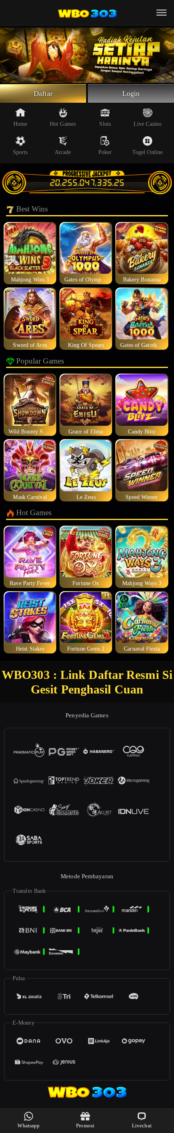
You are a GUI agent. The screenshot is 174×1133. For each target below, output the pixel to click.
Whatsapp (28, 1125)
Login (131, 93)
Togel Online (147, 152)
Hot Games (63, 124)
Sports (20, 152)
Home (20, 124)
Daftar (43, 93)
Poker (105, 152)
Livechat (142, 1125)
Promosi (85, 1125)
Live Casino (147, 124)
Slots (105, 124)
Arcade (63, 152)
